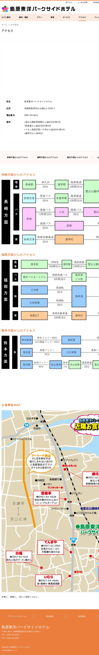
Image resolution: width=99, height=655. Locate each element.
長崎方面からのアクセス (17, 157)
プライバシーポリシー (17, 616)
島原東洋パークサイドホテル (26, 627)
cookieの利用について (9, 650)
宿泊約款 (50, 616)
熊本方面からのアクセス (77, 157)
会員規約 (82, 616)
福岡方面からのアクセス (47, 157)
